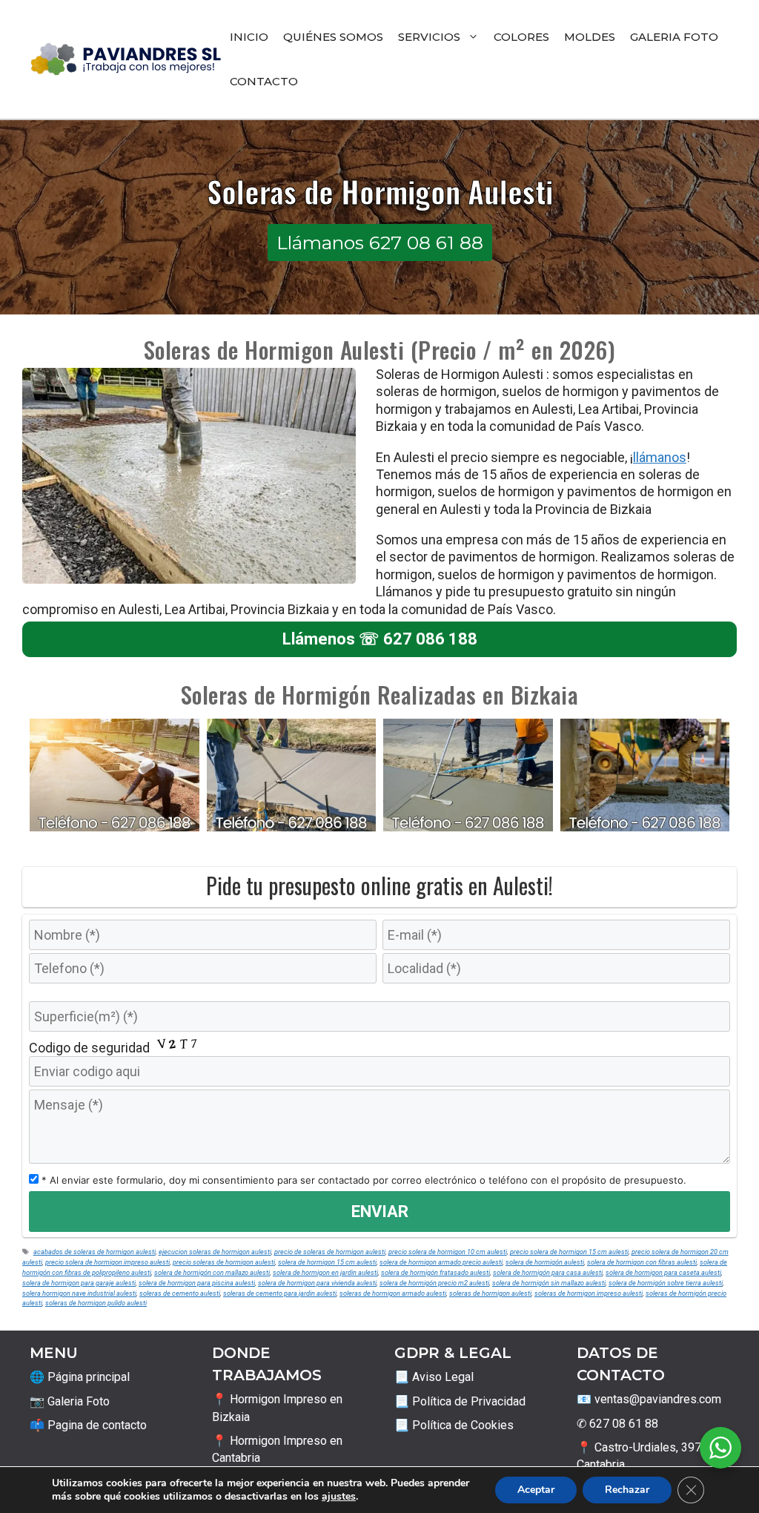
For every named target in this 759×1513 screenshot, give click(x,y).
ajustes (339, 1496)
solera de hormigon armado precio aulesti (441, 1262)
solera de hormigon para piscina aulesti (197, 1283)
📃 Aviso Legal (434, 1377)
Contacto (264, 81)
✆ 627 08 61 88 (617, 1424)
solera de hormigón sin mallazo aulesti (549, 1283)
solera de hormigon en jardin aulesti (325, 1272)
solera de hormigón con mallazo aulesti (212, 1272)
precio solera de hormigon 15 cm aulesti (569, 1251)
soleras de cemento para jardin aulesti (280, 1293)
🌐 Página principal (80, 1377)
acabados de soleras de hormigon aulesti (94, 1251)
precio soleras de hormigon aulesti (224, 1262)
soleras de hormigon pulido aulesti (96, 1303)
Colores (521, 37)
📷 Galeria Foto (70, 1401)
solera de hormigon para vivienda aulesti (317, 1283)
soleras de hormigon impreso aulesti (588, 1293)
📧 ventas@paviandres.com (649, 1399)
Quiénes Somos (333, 37)
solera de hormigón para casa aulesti (548, 1272)
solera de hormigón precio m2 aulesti (434, 1283)
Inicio (249, 37)
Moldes (589, 37)
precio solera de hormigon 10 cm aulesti (447, 1251)
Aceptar (535, 1490)
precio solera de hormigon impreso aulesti (107, 1262)
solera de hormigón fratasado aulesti (435, 1272)
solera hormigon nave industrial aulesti (79, 1293)
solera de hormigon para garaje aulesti (79, 1283)
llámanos (659, 457)
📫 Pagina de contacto (88, 1425)
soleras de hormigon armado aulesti (392, 1293)
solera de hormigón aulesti (545, 1262)
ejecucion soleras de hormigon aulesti (215, 1251)
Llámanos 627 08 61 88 (379, 242)
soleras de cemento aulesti (179, 1293)
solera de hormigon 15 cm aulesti (327, 1262)
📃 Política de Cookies (454, 1425)
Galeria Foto (674, 37)
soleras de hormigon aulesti (490, 1293)
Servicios (429, 37)
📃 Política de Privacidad (460, 1401)
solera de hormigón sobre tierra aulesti (666, 1283)
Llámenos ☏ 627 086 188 (379, 639)
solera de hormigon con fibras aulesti (642, 1262)
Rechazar (627, 1490)
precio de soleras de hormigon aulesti (329, 1251)
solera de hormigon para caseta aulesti (663, 1272)
